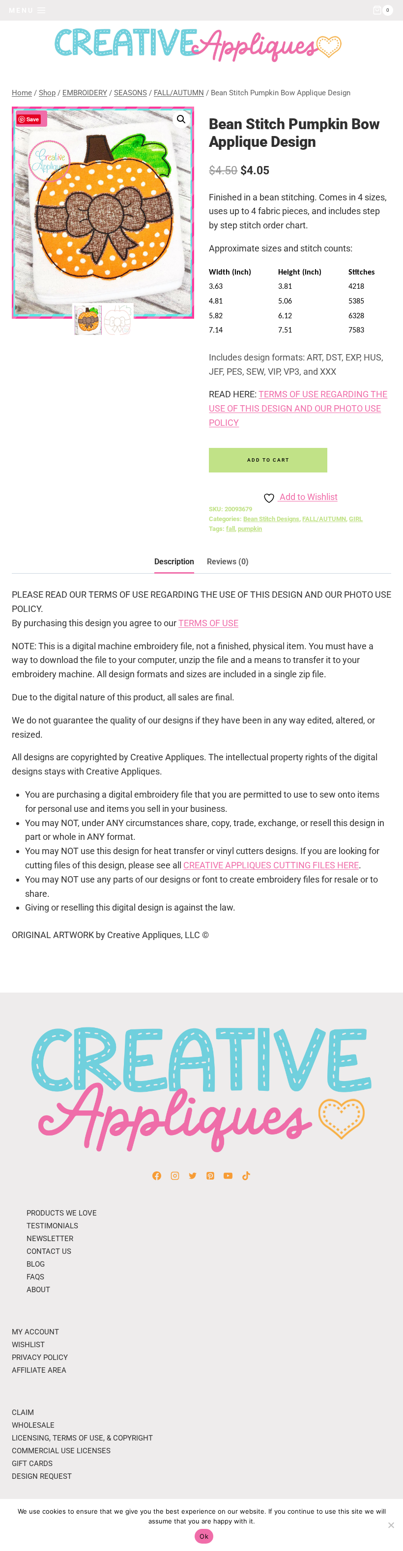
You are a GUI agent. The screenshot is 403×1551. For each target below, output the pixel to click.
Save (33, 119)
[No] (391, 1525)
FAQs (35, 1277)
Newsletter (50, 1238)
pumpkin (250, 528)
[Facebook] (157, 1176)
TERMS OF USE (208, 623)
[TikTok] (246, 1176)
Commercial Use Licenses (61, 1450)
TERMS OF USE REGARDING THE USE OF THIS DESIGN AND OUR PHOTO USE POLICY (298, 408)
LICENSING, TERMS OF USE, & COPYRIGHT (82, 1438)
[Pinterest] (210, 1176)
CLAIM (23, 1412)
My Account (35, 1332)
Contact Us (49, 1251)
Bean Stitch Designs (271, 519)
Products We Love (62, 1213)
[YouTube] (228, 1176)
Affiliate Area (39, 1370)
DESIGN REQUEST (42, 1476)
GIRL (356, 519)
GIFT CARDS (32, 1463)
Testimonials (52, 1225)
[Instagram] (175, 1176)
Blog (36, 1264)
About (38, 1289)
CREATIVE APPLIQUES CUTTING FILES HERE (271, 865)
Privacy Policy (40, 1357)
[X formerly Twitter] (193, 1176)
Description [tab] (174, 561)
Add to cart (268, 460)
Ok (204, 1536)
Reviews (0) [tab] (228, 561)
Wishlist (28, 1344)
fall (230, 528)
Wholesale (33, 1425)
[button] (181, 119)
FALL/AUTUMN (324, 519)
